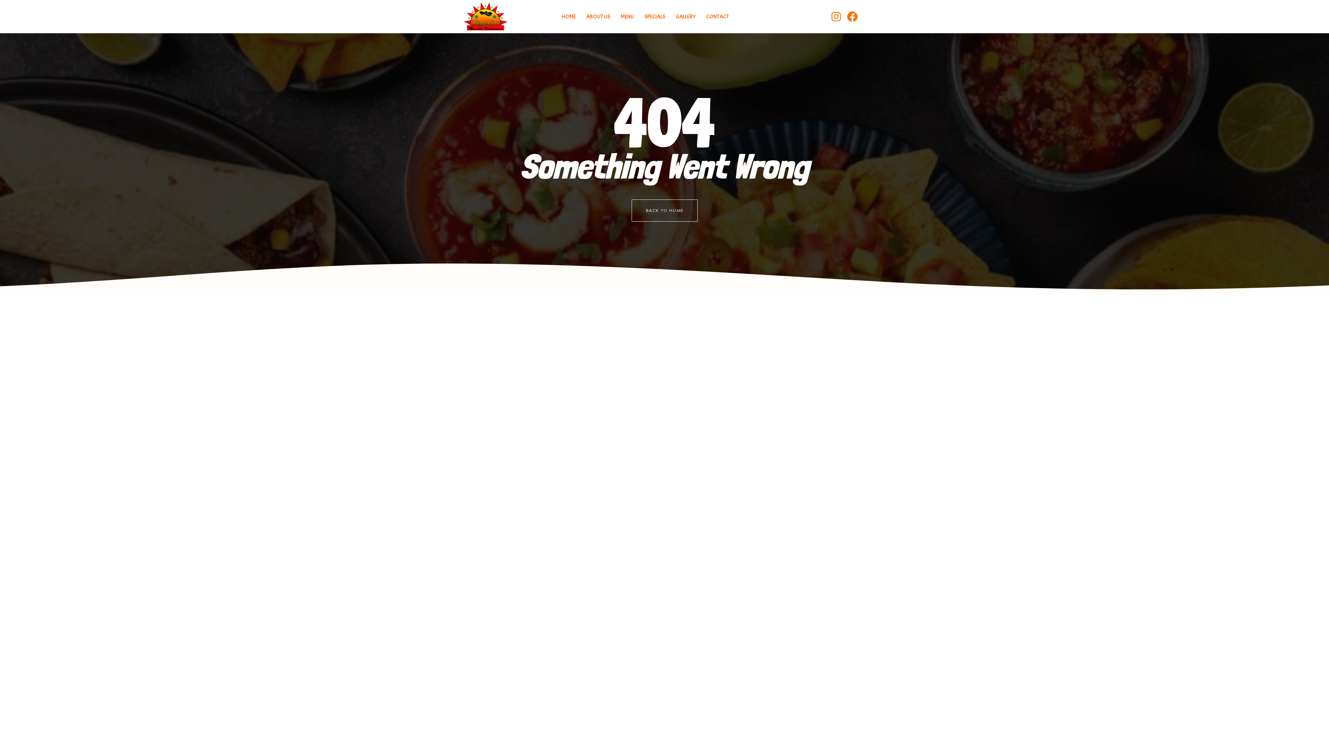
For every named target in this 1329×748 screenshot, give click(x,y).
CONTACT (717, 16)
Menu (627, 16)
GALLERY (686, 16)
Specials (654, 16)
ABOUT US (598, 16)
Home (569, 16)
